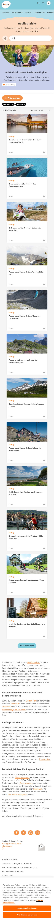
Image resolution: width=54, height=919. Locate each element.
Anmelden (11, 85)
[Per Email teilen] (37, 832)
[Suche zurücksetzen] (47, 38)
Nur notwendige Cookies (27, 908)
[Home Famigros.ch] (6, 5)
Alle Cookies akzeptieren (27, 915)
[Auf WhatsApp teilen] (30, 832)
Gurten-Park (31, 701)
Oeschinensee (26, 783)
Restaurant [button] (7, 104)
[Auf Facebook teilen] (16, 832)
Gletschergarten (22, 777)
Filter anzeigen (14, 98)
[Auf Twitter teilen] (23, 832)
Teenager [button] (20, 104)
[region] (27, 898)
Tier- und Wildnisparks (18, 794)
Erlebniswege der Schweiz (14, 709)
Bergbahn (37, 789)
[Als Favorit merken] (44, 152)
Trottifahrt (14, 704)
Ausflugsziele (33, 662)
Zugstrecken (44, 759)
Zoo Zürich (7, 706)
